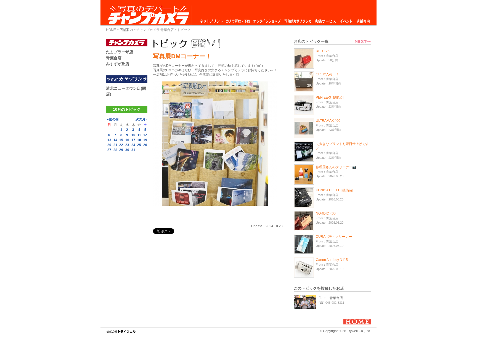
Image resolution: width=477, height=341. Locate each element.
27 (109, 150)
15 (121, 140)
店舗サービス (325, 20)
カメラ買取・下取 (238, 20)
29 (121, 150)
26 (145, 145)
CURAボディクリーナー (334, 237)
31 (133, 150)
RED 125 (323, 51)
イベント (346, 20)
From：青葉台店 (331, 298)
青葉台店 (113, 58)
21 (115, 145)
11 (139, 135)
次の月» (141, 119)
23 (127, 145)
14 (115, 140)
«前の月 (113, 119)
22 (121, 145)
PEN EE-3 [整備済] (329, 97)
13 (109, 140)
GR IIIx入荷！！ (327, 74)
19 (145, 140)
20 (109, 145)
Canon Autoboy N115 (332, 260)
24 (133, 145)
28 (115, 150)
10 (133, 135)
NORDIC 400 (326, 213)
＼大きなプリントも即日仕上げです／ (342, 146)
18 (139, 140)
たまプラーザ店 (119, 52)
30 (127, 150)
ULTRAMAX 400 (328, 121)
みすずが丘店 (117, 64)
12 (145, 135)
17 (133, 140)
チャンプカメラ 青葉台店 (155, 30)
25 (139, 145)
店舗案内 (363, 20)
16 (127, 140)
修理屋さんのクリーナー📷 (336, 167)
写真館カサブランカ (297, 20)
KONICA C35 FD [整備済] (334, 190)
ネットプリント (212, 20)
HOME (111, 30)
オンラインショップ (266, 20)
